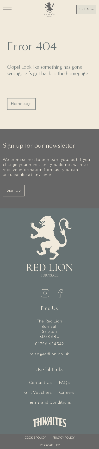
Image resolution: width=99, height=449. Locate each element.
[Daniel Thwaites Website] (49, 422)
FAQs (64, 383)
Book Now (86, 9)
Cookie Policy (35, 438)
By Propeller (49, 445)
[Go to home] (49, 9)
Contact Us (40, 383)
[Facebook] (60, 293)
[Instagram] (45, 293)
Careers (66, 392)
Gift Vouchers (38, 392)
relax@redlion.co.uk (49, 354)
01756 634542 (49, 344)
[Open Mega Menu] (7, 9)
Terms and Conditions (49, 402)
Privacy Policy (63, 438)
